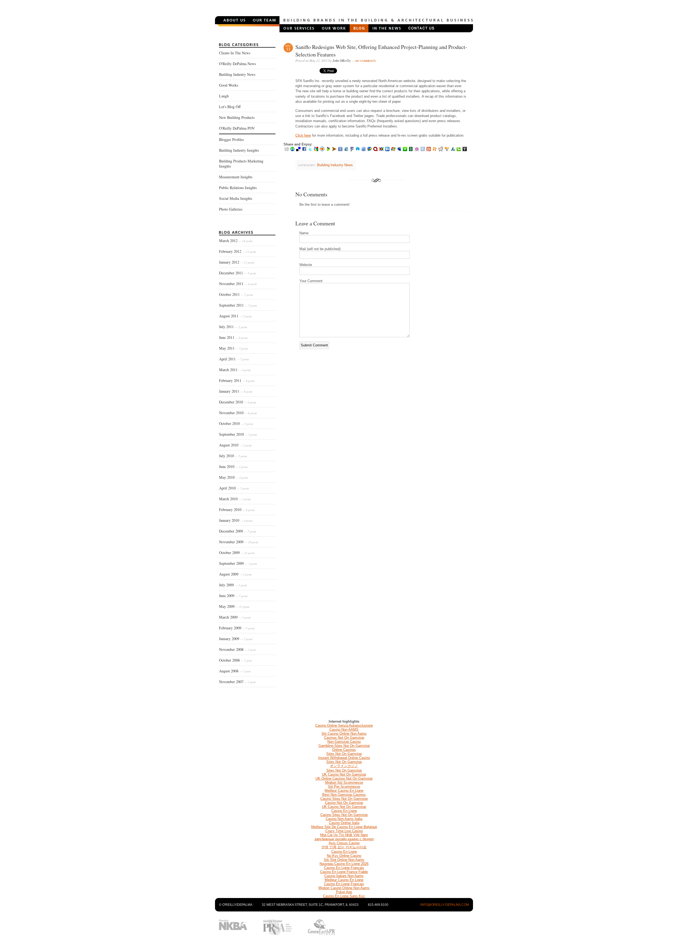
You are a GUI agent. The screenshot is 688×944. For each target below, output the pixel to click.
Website (305, 265)
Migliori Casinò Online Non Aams (344, 888)
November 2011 (238, 283)
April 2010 (234, 488)
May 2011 (233, 348)
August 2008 (234, 670)
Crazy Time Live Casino (344, 831)
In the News (386, 28)
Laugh (224, 95)
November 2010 (238, 412)
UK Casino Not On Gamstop (344, 774)
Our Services (299, 28)
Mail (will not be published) (320, 249)
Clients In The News (234, 52)
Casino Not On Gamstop (344, 803)
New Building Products (237, 117)
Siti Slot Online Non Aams (344, 860)
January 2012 (236, 262)
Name (304, 233)
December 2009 (237, 531)
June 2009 (233, 595)
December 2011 (237, 272)
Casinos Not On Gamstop (344, 738)
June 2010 (233, 466)
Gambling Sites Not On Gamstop (344, 746)
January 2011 (235, 391)
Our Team (264, 20)
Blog (359, 28)
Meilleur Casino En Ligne (344, 791)
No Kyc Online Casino (344, 856)
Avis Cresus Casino (344, 843)
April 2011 (234, 358)
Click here (303, 135)
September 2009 (238, 563)
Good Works (228, 85)
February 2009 (237, 627)
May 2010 (233, 477)
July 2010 (233, 455)
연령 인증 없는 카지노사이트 (344, 847)
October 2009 (237, 552)
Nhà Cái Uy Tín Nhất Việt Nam (344, 835)
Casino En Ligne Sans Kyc (344, 896)
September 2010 (238, 434)
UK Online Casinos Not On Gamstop (344, 778)
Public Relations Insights (238, 187)
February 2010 (237, 509)
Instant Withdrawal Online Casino (344, 758)
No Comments (365, 60)
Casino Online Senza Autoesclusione (344, 725)
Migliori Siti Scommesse (344, 782)
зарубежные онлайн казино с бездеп (344, 839)
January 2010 (235, 520)
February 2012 (237, 251)
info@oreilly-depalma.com (444, 904)
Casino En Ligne (344, 811)
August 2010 (235, 445)
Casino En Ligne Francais (344, 884)
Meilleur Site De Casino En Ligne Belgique (344, 827)
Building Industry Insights (239, 150)
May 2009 (234, 606)
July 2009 (233, 584)
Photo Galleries (230, 209)
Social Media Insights (235, 198)
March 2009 (235, 617)
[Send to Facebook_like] (306, 72)
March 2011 (235, 369)
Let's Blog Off (230, 106)
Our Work (334, 28)
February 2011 (237, 380)
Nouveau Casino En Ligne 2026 (344, 864)
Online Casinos (344, 750)
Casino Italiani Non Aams (344, 876)
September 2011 (238, 305)
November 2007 (237, 681)
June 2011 (233, 337)
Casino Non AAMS (344, 729)
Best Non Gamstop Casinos (344, 795)
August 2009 (235, 574)
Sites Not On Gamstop (344, 754)
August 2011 (235, 315)
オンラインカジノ (344, 766)
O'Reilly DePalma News (237, 63)
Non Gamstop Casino (344, 742)
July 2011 (233, 326)
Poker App (344, 892)
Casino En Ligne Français (344, 868)
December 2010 (237, 401)
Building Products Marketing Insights (241, 163)
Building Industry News (237, 74)
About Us (234, 20)
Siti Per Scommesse (344, 787)
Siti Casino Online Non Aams (344, 734)
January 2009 (235, 638)
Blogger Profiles (231, 139)
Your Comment (310, 281)
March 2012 (235, 240)
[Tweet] (328, 72)
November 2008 (237, 649)
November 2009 (238, 541)
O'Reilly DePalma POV (237, 128)
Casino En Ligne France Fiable (344, 872)
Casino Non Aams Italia (344, 819)
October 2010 (236, 423)
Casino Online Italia (344, 823)
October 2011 (236, 294)
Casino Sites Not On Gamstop (344, 799)
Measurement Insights (235, 176)
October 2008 (235, 660)
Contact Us (421, 28)
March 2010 (235, 498)
